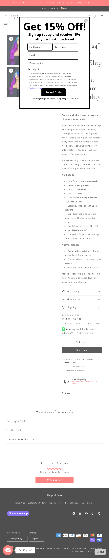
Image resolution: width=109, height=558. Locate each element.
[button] (86, 21)
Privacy (40, 88)
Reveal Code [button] (53, 92)
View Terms (32, 88)
